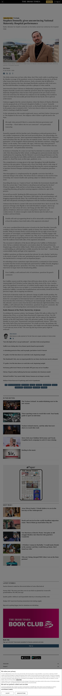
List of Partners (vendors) (7, 689)
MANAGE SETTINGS (21, 693)
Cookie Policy (19, 679)
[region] (31, 682)
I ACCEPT (7, 693)
